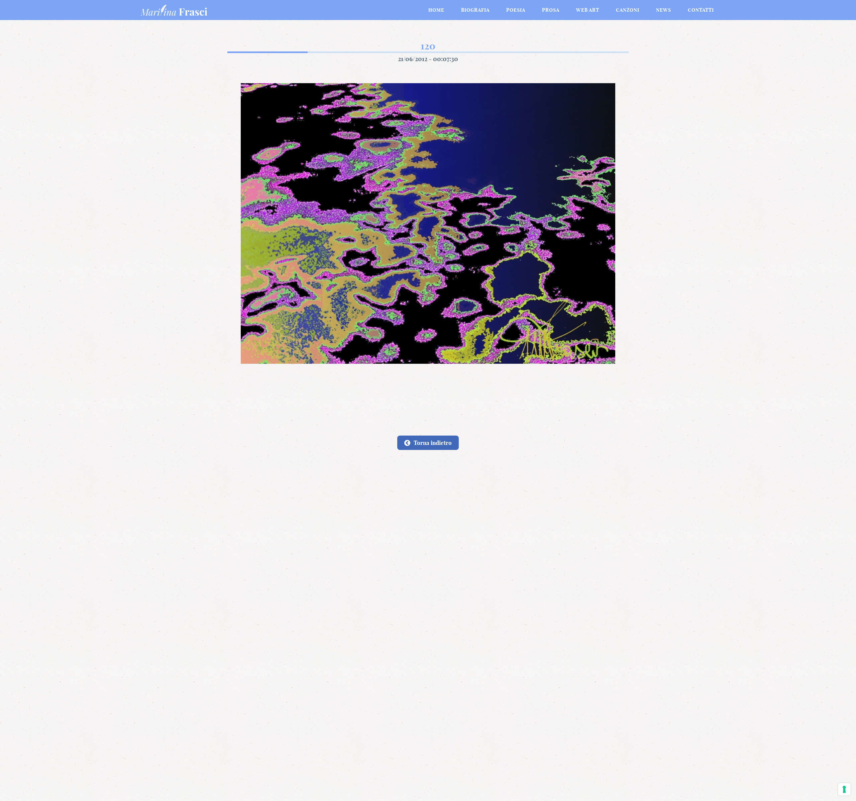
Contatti (701, 10)
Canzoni (627, 10)
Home (436, 10)
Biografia (475, 10)
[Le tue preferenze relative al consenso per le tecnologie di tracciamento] (844, 789)
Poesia (515, 10)
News (663, 10)
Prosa (550, 10)
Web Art (587, 10)
